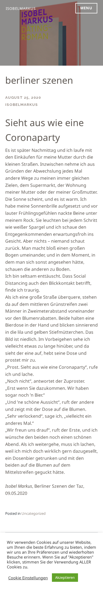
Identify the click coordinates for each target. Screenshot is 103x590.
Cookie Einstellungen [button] (28, 577)
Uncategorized (33, 513)
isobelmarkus (21, 8)
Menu (86, 7)
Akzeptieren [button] (65, 577)
